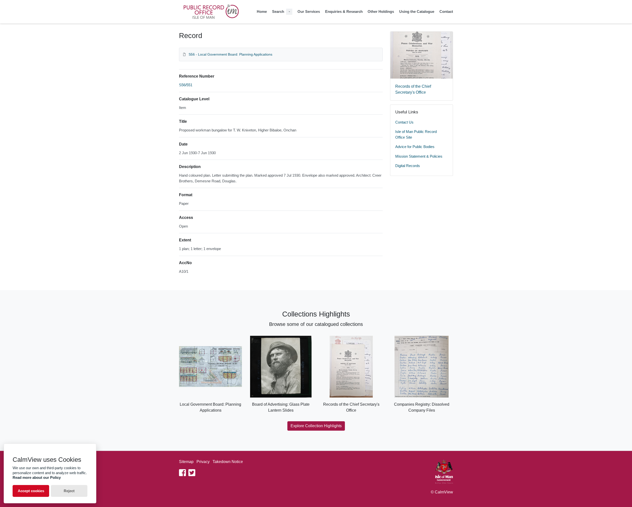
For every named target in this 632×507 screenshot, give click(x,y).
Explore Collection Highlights (316, 426)
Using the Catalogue (416, 11)
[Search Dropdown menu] (289, 12)
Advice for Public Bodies (414, 147)
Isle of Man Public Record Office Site (416, 134)
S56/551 (185, 85)
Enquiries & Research (344, 11)
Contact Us (404, 122)
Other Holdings (381, 11)
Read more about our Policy (37, 477)
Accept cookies (31, 491)
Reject (69, 491)
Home (262, 11)
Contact (446, 11)
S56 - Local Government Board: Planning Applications (230, 54)
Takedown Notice (228, 462)
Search (278, 11)
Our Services (308, 11)
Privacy (203, 462)
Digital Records (407, 166)
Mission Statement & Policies (418, 156)
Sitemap (186, 462)
